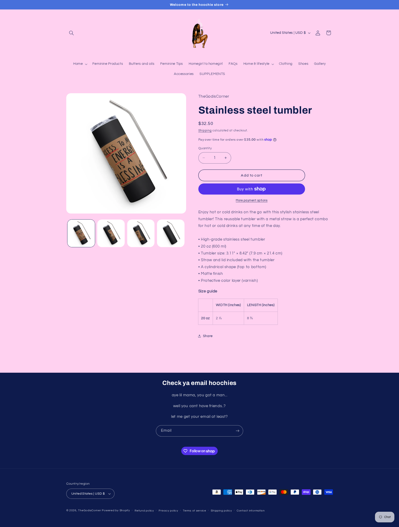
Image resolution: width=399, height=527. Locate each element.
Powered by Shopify (116, 510)
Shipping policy (221, 510)
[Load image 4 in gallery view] (170, 233)
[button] (71, 33)
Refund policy (144, 510)
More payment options (252, 200)
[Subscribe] (237, 431)
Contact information (251, 510)
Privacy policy (168, 510)
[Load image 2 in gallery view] (111, 233)
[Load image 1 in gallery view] (81, 233)
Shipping (205, 130)
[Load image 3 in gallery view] (141, 233)
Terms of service (194, 510)
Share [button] (208, 336)
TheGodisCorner (90, 510)
